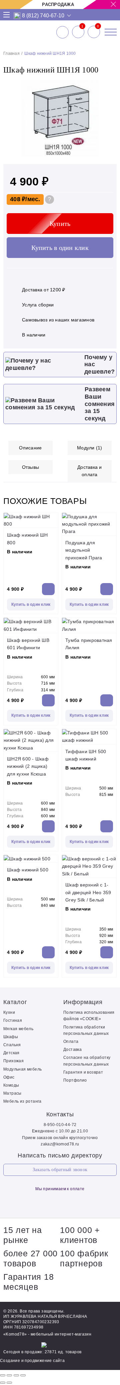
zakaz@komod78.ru (60, 1144)
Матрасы (12, 1093)
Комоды (11, 1085)
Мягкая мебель (18, 1028)
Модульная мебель (22, 1069)
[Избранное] (78, 32)
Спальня (12, 1045)
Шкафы (10, 1036)
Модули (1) (89, 447)
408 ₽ (17, 199)
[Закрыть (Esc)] (2, 1375)
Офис (9, 1077)
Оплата (70, 1041)
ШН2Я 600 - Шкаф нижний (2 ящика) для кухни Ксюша (28, 766)
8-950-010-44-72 (60, 1124)
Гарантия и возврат (83, 1072)
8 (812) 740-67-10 (43, 15)
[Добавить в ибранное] (108, 155)
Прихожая (13, 1061)
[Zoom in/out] (23, 1375)
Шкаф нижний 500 (27, 869)
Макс (17, 15)
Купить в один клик (60, 247)
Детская (11, 1053)
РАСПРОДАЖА (58, 4)
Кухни (9, 1012)
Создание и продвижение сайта (32, 1360)
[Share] (9, 1375)
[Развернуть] (16, 1375)
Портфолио (75, 1080)
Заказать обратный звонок (60, 1169)
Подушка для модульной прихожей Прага (83, 550)
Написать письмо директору (60, 1155)
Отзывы (30, 467)
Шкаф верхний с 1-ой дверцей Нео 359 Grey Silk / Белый (88, 892)
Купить (60, 223)
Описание (30, 447)
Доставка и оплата (89, 470)
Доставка (72, 1049)
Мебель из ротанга (22, 1101)
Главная (11, 53)
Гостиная (12, 1020)
